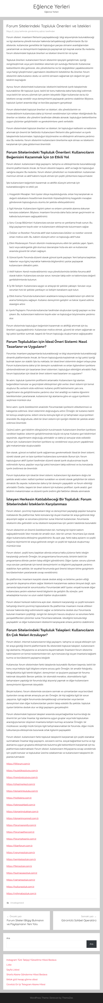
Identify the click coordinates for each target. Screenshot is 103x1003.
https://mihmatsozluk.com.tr (21, 893)
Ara (8, 938)
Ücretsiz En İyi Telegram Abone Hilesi (25, 984)
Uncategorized (17, 903)
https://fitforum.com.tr (18, 763)
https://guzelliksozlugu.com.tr (22, 770)
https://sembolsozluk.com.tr (21, 859)
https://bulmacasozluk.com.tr (21, 873)
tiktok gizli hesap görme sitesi (22, 979)
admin (42, 31)
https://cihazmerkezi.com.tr (20, 784)
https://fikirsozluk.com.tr (19, 866)
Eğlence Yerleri (51, 6)
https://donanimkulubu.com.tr (22, 791)
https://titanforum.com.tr (19, 845)
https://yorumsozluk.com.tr (20, 852)
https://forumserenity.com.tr (21, 825)
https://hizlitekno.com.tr (19, 798)
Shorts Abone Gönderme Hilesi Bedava (26, 974)
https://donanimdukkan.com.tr (22, 811)
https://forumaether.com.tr (20, 832)
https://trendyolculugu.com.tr (22, 777)
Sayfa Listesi (12, 969)
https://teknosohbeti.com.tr (20, 804)
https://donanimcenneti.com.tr (22, 818)
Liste (9, 964)
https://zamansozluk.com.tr (20, 879)
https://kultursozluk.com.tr (20, 886)
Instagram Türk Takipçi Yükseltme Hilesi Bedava (31, 960)
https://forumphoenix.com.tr (21, 838)
